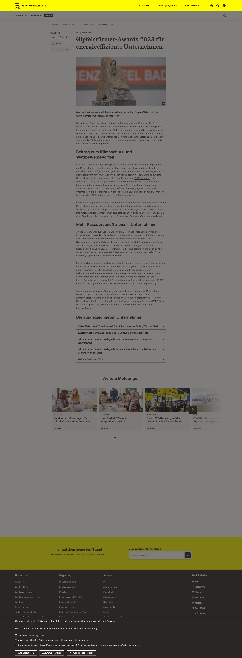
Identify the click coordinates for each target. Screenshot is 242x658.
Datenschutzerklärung (85, 628)
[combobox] (193, 5)
